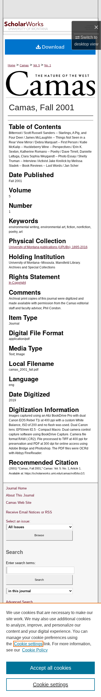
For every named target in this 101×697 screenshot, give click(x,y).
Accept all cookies (50, 668)
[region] (50, 650)
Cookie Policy (35, 650)
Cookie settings (28, 644)
